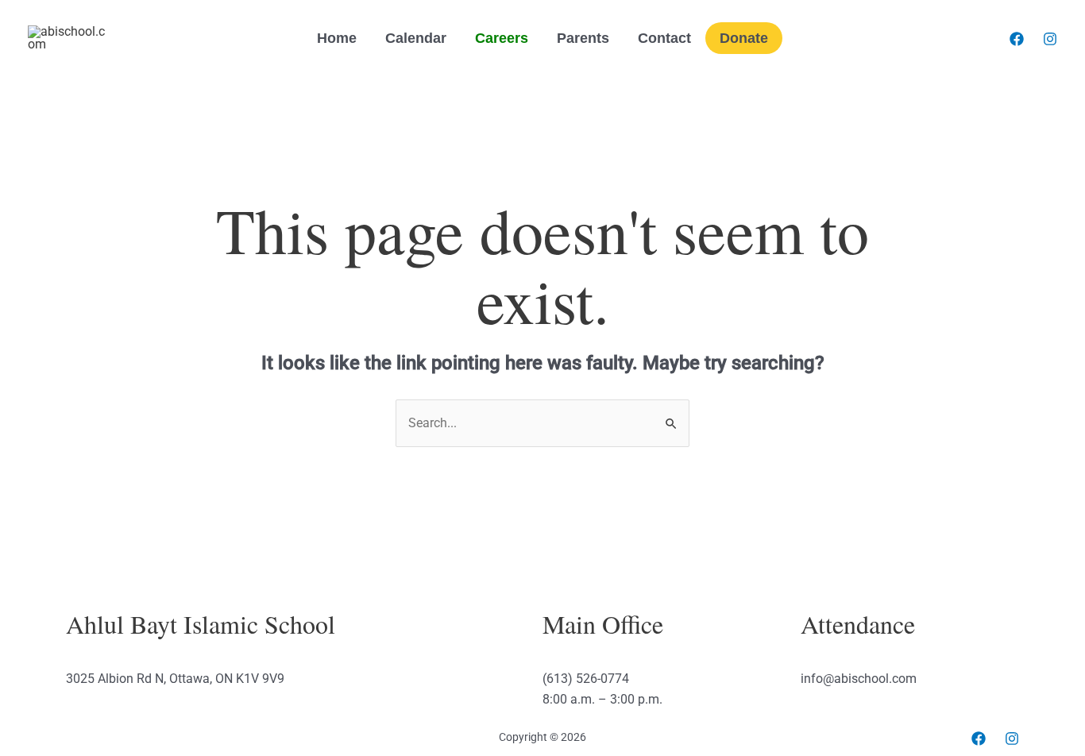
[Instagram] (1050, 39)
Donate (744, 38)
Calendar (415, 38)
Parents (583, 38)
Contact (664, 38)
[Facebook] (1017, 39)
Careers (501, 38)
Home (337, 38)
